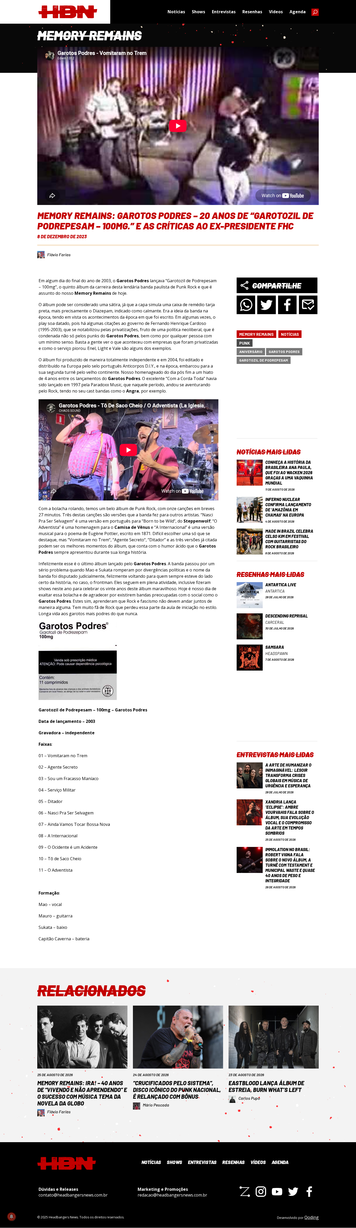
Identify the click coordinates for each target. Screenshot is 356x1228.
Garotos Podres (284, 351)
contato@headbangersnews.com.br (73, 1195)
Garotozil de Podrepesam (263, 360)
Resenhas (252, 12)
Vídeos (276, 12)
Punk (244, 342)
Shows (198, 12)
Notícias (176, 12)
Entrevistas (224, 12)
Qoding (311, 1217)
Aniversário (250, 351)
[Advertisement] (277, 405)
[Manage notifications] (11, 1216)
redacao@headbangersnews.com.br (172, 1195)
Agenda (298, 12)
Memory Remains (256, 334)
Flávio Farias (59, 254)
